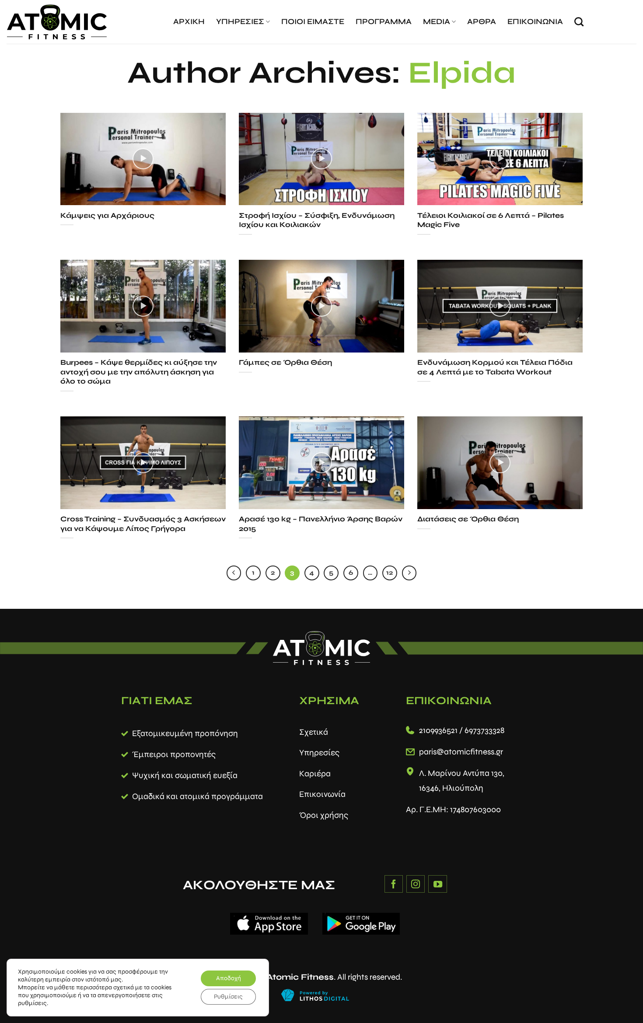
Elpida (462, 72)
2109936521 (438, 730)
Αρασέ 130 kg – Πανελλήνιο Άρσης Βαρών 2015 (320, 524)
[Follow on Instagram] (415, 884)
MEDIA (436, 21)
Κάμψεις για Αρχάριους (107, 215)
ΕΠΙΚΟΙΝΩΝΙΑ (535, 21)
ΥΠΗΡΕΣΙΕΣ (240, 21)
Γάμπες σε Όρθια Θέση (285, 362)
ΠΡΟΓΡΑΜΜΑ (384, 21)
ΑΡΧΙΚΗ (189, 21)
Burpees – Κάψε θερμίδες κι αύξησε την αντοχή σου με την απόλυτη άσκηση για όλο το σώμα (138, 372)
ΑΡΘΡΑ (481, 21)
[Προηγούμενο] (234, 573)
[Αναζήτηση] (579, 21)
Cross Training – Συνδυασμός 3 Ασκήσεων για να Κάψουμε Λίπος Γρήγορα (143, 524)
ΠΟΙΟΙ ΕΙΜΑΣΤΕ (312, 21)
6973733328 (484, 730)
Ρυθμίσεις (228, 996)
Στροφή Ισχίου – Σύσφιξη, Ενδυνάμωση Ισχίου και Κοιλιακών (317, 220)
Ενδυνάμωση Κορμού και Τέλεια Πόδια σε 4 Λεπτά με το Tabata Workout (495, 367)
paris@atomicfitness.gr (461, 752)
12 (389, 572)
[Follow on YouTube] (437, 884)
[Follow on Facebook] (393, 884)
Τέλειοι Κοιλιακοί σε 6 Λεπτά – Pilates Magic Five (490, 220)
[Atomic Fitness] (57, 22)
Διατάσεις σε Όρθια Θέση (468, 519)
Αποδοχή (228, 978)
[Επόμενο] (409, 573)
